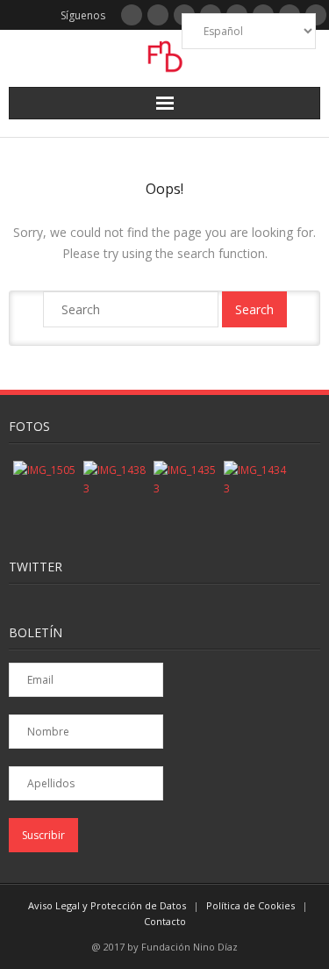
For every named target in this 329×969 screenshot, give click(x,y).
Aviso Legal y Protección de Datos (107, 905)
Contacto (165, 921)
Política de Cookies (250, 905)
